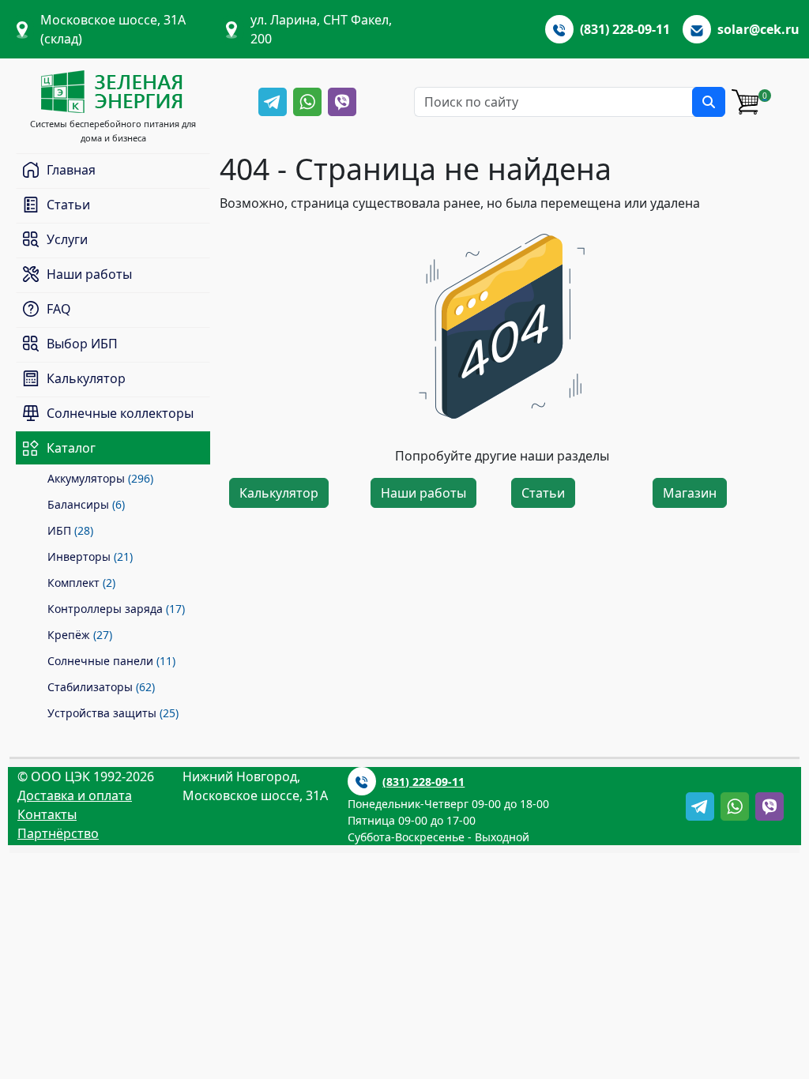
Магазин (690, 493)
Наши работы (423, 493)
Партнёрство (58, 833)
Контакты (47, 814)
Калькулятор (278, 493)
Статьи (543, 493)
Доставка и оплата (74, 795)
